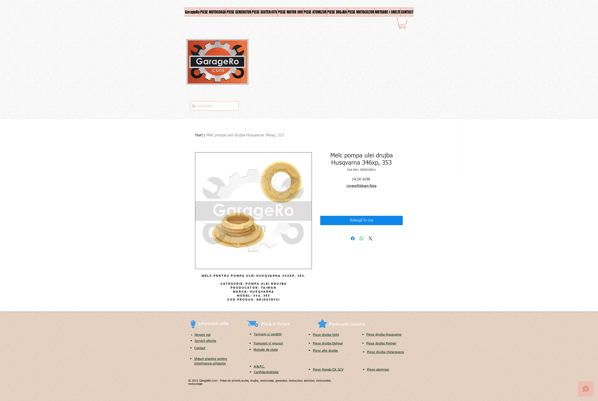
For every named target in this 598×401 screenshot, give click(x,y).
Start (199, 135)
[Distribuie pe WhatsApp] (361, 238)
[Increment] (338, 204)
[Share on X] (370, 238)
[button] (402, 23)
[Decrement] (324, 204)
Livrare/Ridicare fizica (361, 186)
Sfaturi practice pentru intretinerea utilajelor (210, 361)
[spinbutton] (331, 204)
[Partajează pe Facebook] (353, 238)
